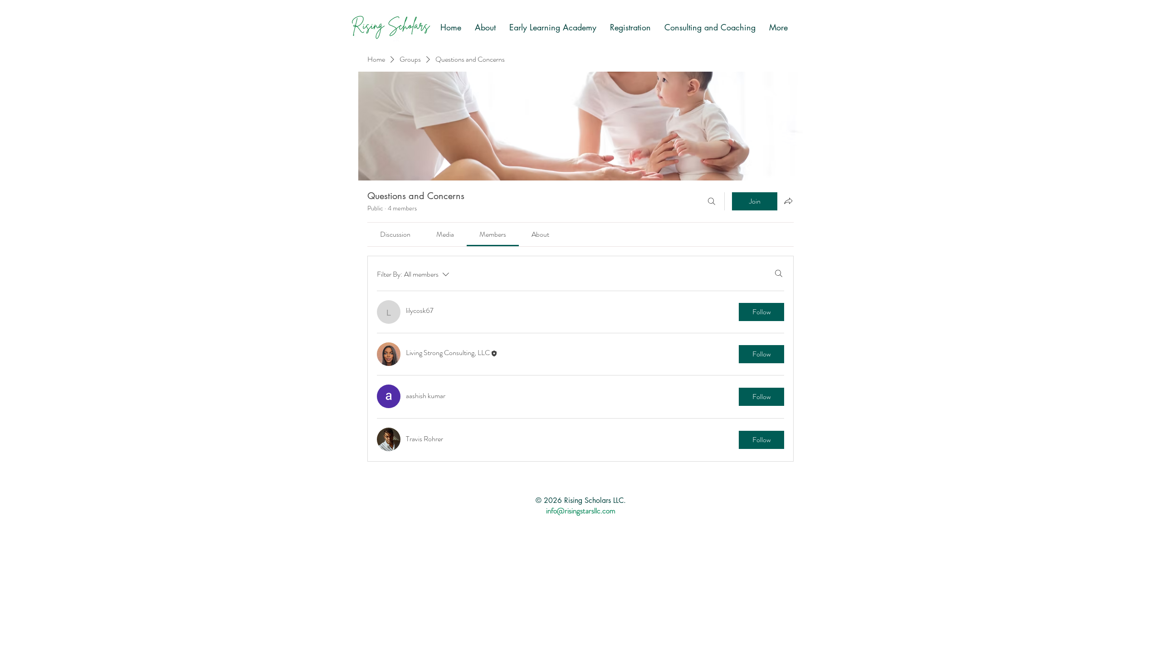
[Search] (711, 201)
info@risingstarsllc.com (580, 510)
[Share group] (788, 200)
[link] (395, 234)
